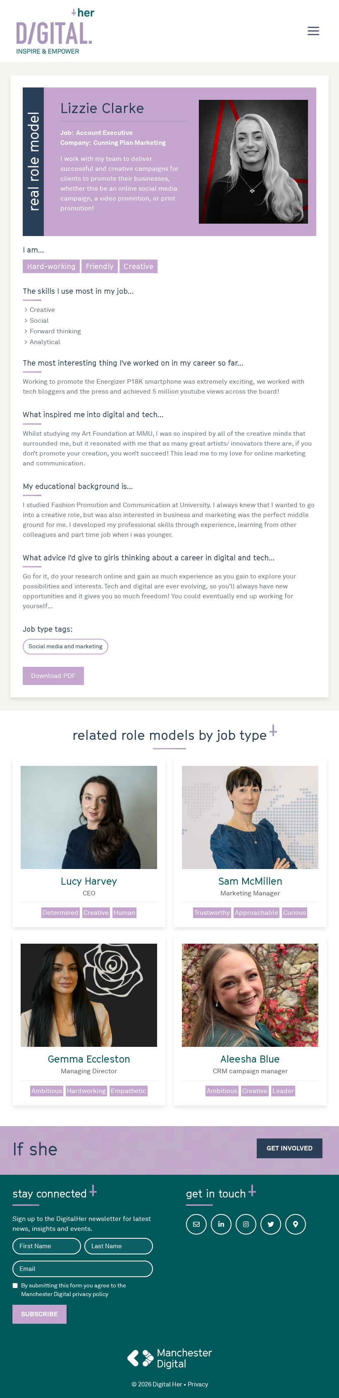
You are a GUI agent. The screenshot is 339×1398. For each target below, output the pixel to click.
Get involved (290, 1148)
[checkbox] (15, 1285)
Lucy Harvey (89, 881)
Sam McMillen (250, 881)
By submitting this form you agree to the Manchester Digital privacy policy (73, 1290)
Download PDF (53, 676)
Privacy (198, 1385)
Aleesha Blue (250, 1059)
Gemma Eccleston (89, 1059)
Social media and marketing (66, 646)
